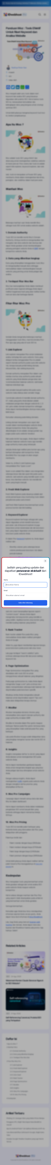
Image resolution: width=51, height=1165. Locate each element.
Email (5, 590)
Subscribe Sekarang (25, 603)
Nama (6, 580)
